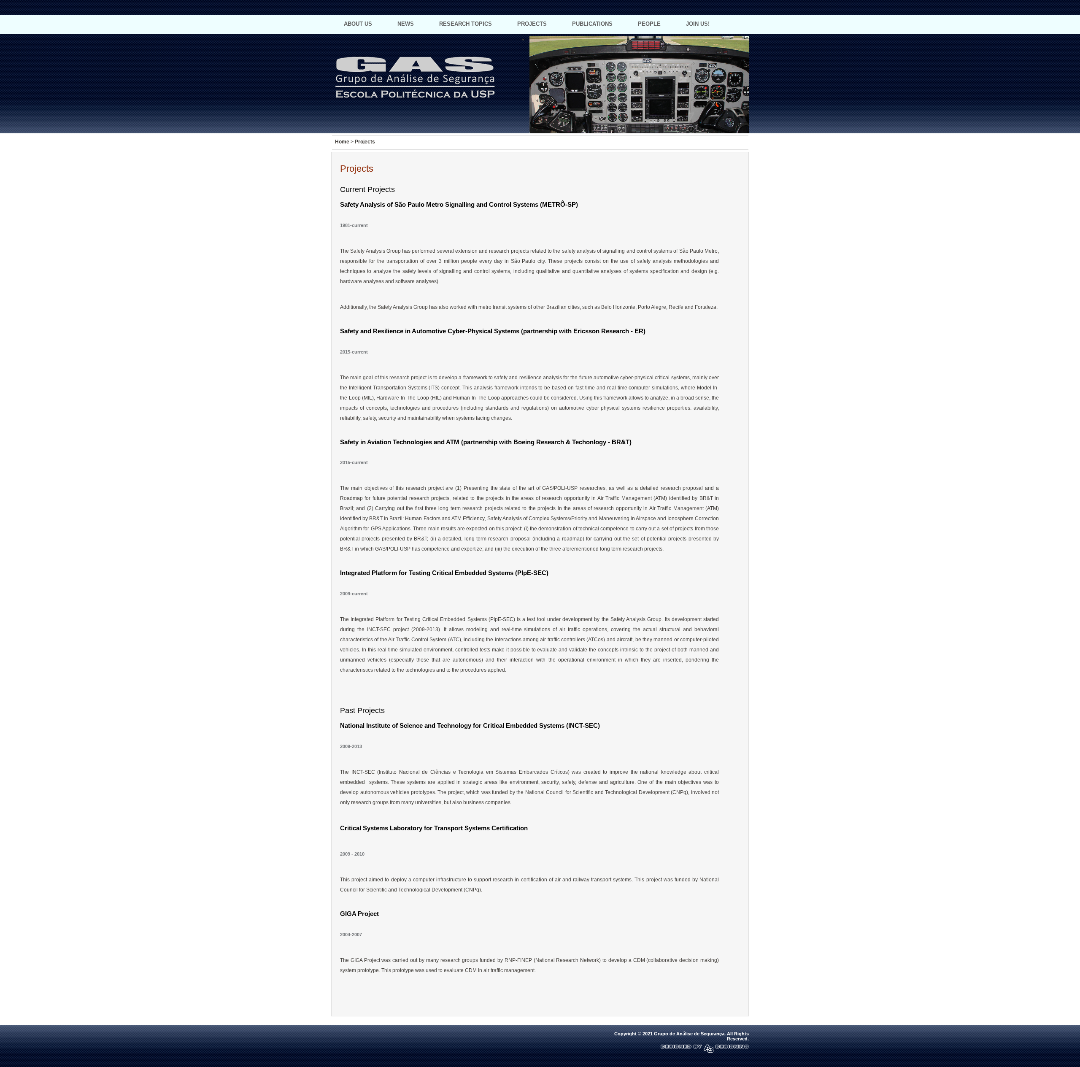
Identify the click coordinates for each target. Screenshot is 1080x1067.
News (405, 24)
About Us (358, 24)
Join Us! (698, 24)
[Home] (717, 9)
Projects (532, 24)
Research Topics (465, 24)
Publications (592, 24)
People (649, 24)
